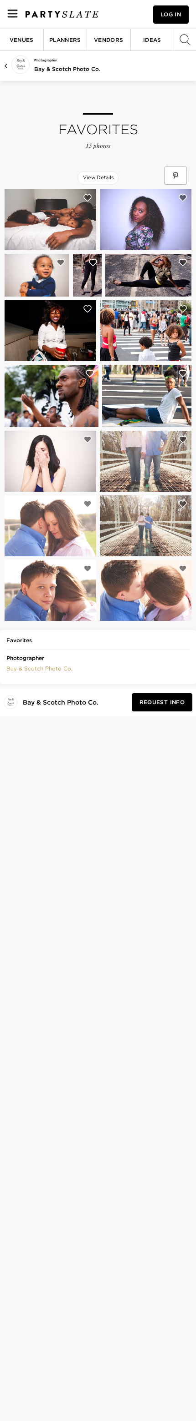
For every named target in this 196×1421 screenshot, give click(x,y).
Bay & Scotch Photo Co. (67, 69)
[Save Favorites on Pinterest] (175, 175)
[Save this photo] (87, 198)
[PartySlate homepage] (62, 14)
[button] (39, 667)
